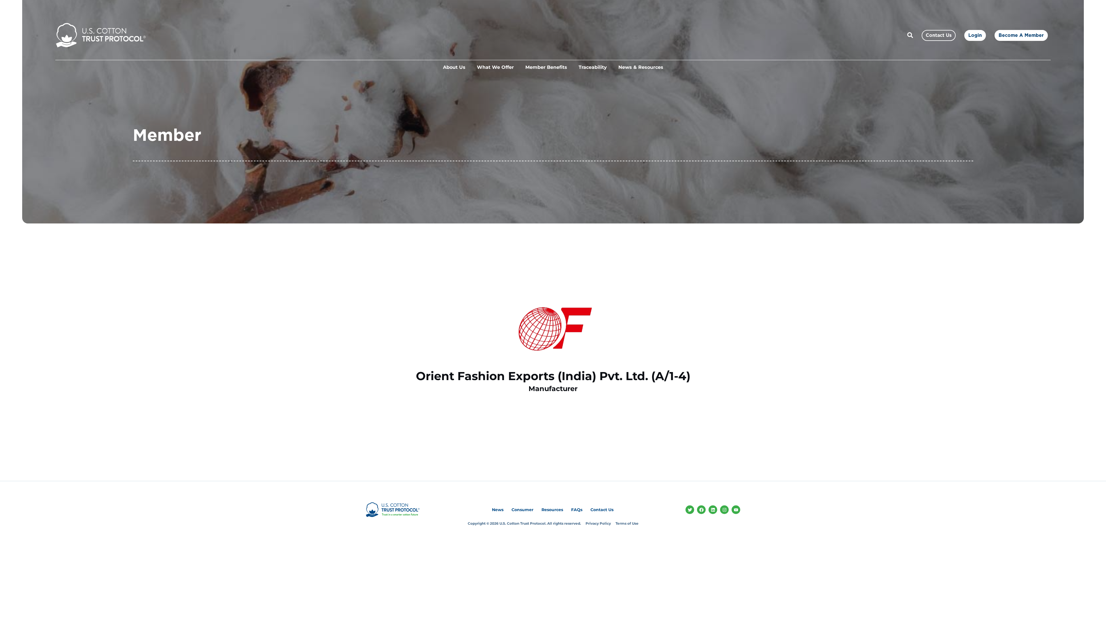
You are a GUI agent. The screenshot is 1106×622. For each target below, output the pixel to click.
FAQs (576, 509)
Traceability (593, 67)
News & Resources (640, 67)
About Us (454, 67)
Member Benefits (546, 67)
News (497, 509)
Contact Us (601, 509)
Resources (552, 509)
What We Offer (495, 67)
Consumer (522, 509)
